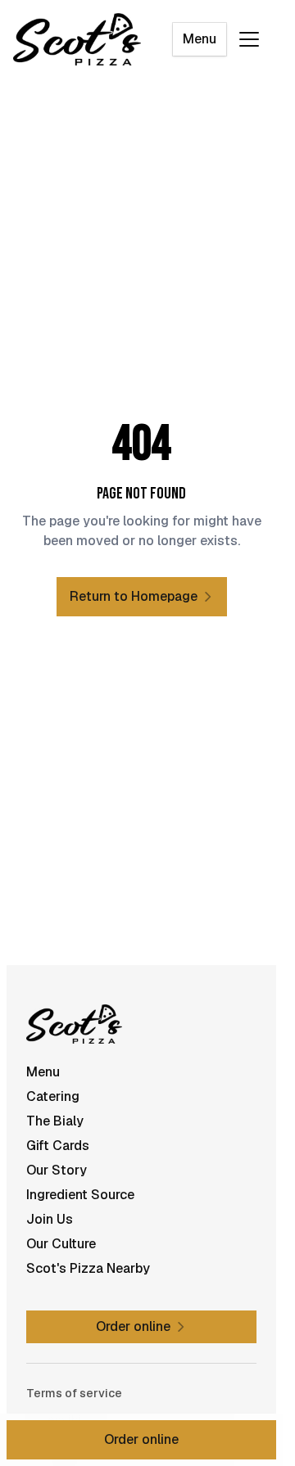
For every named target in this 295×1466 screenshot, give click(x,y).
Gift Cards (57, 1145)
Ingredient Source (80, 1194)
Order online (141, 1439)
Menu (199, 38)
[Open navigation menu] (249, 39)
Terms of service (74, 1393)
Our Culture (61, 1243)
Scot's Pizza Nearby (88, 1268)
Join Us (49, 1219)
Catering (52, 1096)
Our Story (56, 1170)
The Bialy (55, 1121)
